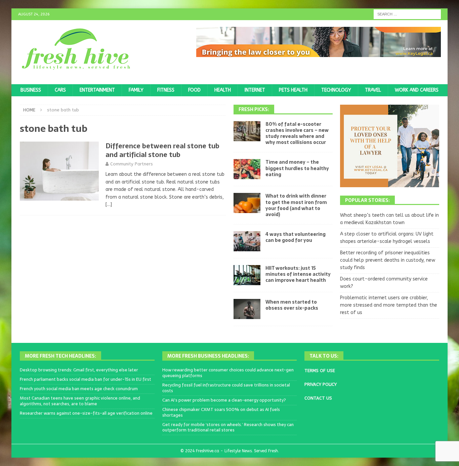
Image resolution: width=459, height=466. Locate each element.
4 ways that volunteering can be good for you (295, 237)
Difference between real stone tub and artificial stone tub (162, 150)
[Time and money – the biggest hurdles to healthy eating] (247, 169)
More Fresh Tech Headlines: (60, 356)
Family (136, 90)
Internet (255, 90)
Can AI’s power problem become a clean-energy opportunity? (224, 400)
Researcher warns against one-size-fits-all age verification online (86, 413)
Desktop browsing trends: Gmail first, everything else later (79, 369)
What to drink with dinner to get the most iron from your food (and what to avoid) (296, 205)
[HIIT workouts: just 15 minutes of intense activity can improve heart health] (247, 275)
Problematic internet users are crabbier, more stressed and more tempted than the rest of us (388, 305)
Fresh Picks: (254, 109)
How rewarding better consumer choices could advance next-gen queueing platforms (228, 372)
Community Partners (131, 163)
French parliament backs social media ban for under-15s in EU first (85, 379)
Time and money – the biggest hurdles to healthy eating (297, 168)
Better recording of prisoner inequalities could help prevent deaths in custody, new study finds (387, 260)
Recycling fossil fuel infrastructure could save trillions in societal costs (226, 387)
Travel (373, 90)
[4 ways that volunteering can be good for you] (247, 241)
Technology (336, 90)
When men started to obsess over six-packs (291, 305)
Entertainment (97, 90)
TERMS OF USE (319, 370)
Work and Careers (417, 90)
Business (30, 90)
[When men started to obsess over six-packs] (247, 309)
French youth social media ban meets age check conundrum (79, 388)
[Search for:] (407, 14)
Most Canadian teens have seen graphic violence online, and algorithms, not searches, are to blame (80, 401)
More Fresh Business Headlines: (208, 356)
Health (222, 90)
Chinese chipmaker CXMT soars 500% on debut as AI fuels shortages (221, 412)
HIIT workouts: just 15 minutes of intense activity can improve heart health (298, 274)
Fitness (165, 90)
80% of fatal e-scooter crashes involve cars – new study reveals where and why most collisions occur (297, 133)
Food (194, 90)
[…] (109, 204)
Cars (60, 90)
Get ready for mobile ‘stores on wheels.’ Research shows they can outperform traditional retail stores (228, 427)
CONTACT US (318, 398)
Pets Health (293, 90)
